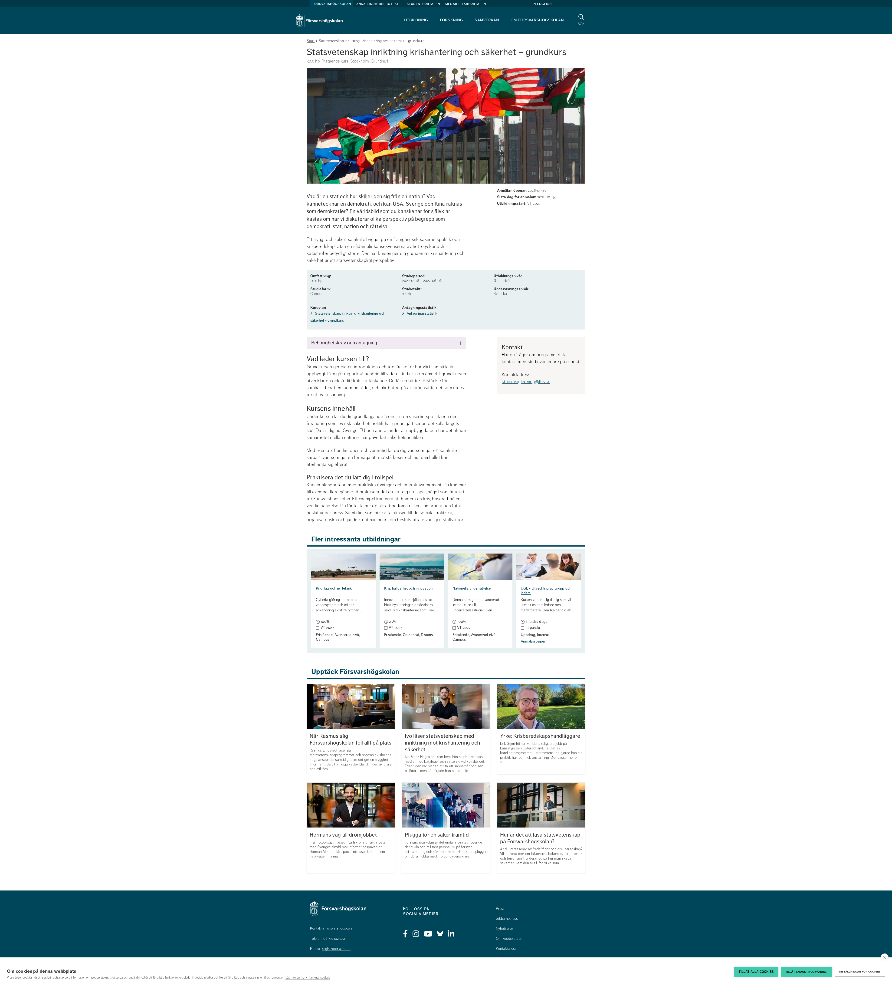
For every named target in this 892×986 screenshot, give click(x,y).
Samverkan (487, 20)
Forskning (451, 20)
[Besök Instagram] (416, 934)
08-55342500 (334, 938)
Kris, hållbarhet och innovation (408, 588)
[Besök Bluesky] (440, 934)
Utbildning (416, 20)
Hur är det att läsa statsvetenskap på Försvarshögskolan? (540, 838)
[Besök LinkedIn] (451, 934)
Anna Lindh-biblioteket (378, 3)
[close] (885, 957)
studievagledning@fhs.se (526, 382)
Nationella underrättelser (472, 588)
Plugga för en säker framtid (437, 834)
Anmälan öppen (533, 641)
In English (542, 3)
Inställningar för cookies (859, 971)
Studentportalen (423, 3)
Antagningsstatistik (422, 313)
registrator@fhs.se (336, 948)
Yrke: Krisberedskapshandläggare (540, 736)
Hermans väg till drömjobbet (343, 834)
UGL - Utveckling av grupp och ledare (546, 590)
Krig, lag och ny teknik (334, 588)
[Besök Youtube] (428, 934)
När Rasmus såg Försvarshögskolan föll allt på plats (351, 739)
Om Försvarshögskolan (537, 20)
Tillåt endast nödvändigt (806, 971)
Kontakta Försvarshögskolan (332, 928)
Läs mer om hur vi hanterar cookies (307, 977)
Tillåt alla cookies (756, 971)
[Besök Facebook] (405, 934)
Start (311, 41)
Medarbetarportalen (465, 3)
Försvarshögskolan (331, 3)
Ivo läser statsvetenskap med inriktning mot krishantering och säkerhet (442, 743)
